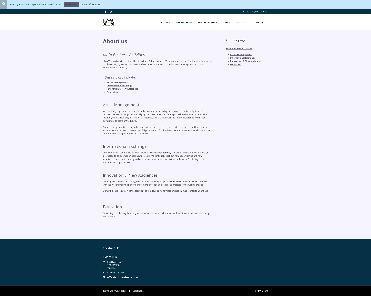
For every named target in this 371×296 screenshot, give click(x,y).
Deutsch (245, 11)
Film (225, 22)
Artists (164, 22)
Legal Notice (138, 290)
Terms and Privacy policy (114, 290)
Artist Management (117, 82)
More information (91, 4)
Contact (260, 22)
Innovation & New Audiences (122, 88)
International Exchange (119, 85)
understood (71, 4)
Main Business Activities (239, 48)
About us (241, 22)
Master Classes (206, 22)
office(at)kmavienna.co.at (123, 277)
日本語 (264, 11)
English (255, 11)
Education (112, 92)
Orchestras (183, 22)
